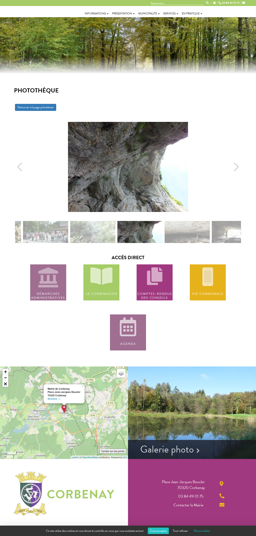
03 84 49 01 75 (230, 3)
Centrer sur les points (112, 451)
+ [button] (5, 371)
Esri (125, 457)
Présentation (122, 13)
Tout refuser (180, 530)
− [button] (5, 377)
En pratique (191, 13)
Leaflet (75, 457)
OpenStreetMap (90, 457)
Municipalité (147, 13)
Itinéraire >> (54, 398)
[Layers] (121, 373)
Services (169, 13)
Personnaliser (202, 530)
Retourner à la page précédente (36, 107)
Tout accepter (158, 530)
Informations (95, 13)
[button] (19, 167)
